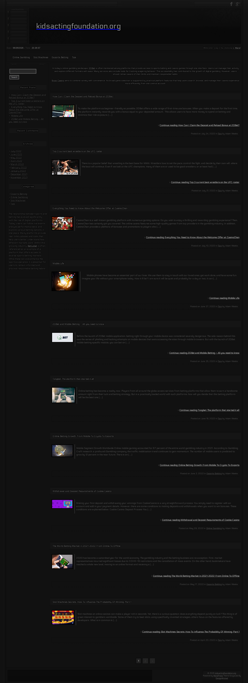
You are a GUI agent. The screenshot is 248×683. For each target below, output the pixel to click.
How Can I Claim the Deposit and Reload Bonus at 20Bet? (27, 96)
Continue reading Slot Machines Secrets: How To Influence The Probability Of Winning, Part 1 (190, 631)
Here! (238, 48)
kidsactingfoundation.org (225, 673)
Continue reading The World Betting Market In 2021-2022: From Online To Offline (196, 576)
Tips (74, 57)
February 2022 (18, 167)
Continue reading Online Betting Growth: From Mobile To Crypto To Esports (199, 465)
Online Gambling (21, 57)
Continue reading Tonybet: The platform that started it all (209, 410)
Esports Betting (60, 57)
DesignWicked (222, 678)
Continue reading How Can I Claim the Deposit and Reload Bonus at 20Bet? (199, 125)
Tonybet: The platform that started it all (73, 378)
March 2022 (17, 164)
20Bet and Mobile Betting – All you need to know (26, 120)
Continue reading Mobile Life (224, 298)
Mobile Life (17, 115)
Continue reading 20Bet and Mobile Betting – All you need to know (204, 352)
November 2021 (19, 177)
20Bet (92, 68)
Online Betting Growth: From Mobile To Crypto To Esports (83, 436)
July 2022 (15, 151)
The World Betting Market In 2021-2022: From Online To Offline (86, 546)
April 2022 (16, 161)
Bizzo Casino (58, 80)
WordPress (218, 676)
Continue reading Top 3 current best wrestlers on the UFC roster (205, 182)
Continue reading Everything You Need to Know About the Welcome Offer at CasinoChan (192, 237)
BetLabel (32, 246)
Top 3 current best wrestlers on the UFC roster (77, 151)
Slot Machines (40, 57)
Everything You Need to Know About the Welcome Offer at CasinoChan (25, 109)
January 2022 (18, 170)
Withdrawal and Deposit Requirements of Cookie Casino (82, 491)
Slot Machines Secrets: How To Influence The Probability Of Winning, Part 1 (92, 601)
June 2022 (16, 154)
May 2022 (16, 157)
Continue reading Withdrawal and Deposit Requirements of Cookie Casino (201, 520)
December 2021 (18, 174)
